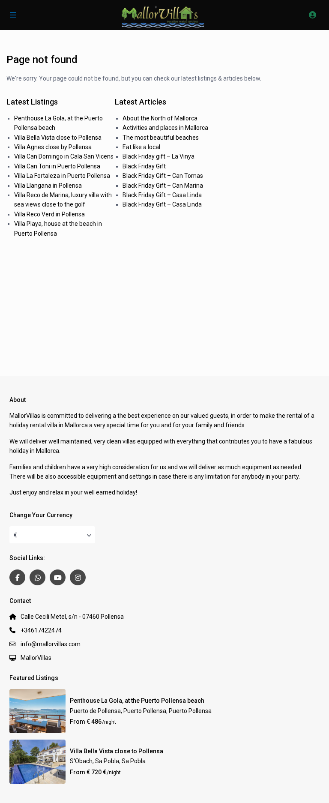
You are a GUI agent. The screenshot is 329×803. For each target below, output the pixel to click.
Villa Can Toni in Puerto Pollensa (57, 166)
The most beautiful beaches (161, 137)
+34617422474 (41, 630)
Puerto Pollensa (190, 710)
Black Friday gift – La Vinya (158, 156)
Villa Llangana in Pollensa (48, 185)
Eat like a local (141, 147)
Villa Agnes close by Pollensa (53, 147)
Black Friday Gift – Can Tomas (163, 175)
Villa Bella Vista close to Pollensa (58, 137)
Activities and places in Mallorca (165, 127)
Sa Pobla (134, 761)
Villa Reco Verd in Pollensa (49, 214)
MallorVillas (36, 657)
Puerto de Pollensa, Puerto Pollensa (118, 710)
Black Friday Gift (144, 166)
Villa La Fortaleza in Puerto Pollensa (62, 175)
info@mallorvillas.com (51, 644)
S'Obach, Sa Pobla (94, 761)
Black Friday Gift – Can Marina (163, 185)
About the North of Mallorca (160, 118)
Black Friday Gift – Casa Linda (162, 195)
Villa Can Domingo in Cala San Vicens (64, 156)
